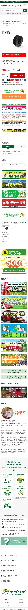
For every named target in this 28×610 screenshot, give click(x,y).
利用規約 (21, 602)
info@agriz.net (21, 530)
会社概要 (7, 602)
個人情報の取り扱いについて (21, 605)
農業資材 (8, 21)
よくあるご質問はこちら (14, 96)
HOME (3, 21)
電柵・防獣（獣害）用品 (16, 21)
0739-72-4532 (16, 527)
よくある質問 (21, 599)
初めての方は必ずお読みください (12, 55)
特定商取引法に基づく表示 (7, 605)
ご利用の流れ (7, 599)
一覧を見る (22, 222)
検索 (25, 10)
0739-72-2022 (20, 524)
